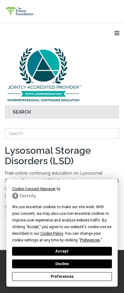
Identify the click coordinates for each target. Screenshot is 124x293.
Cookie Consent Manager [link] (34, 189)
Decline (62, 264)
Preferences (62, 276)
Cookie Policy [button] (51, 233)
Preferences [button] (90, 240)
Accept (62, 251)
